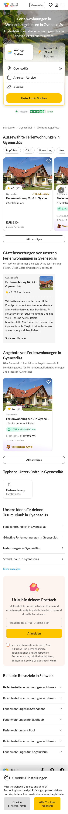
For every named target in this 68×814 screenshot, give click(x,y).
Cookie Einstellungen (17, 803)
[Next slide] (61, 190)
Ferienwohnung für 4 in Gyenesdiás (29, 198)
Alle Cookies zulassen (47, 803)
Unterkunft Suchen (34, 98)
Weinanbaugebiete (48, 127)
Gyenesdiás (25, 127)
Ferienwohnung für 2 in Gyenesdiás (29, 418)
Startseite (9, 127)
